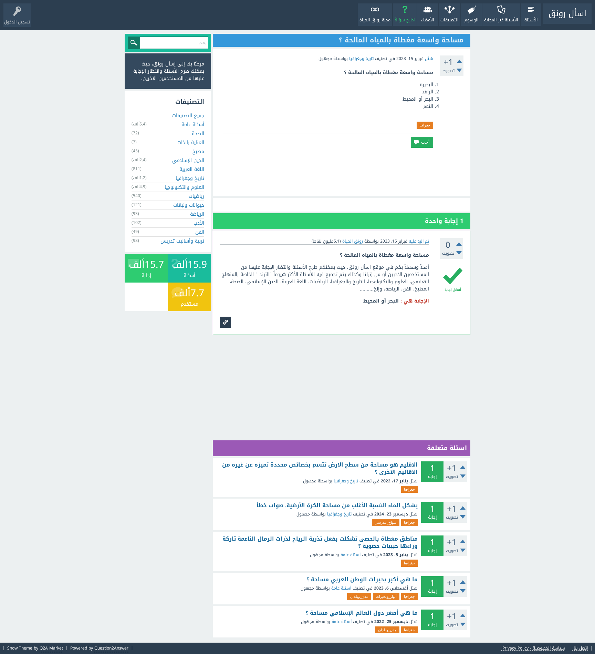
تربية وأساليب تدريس (182, 241)
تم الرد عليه (419, 241)
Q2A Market (51, 648)
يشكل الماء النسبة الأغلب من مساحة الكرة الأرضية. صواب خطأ (337, 505)
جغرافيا (424, 125)
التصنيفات (449, 20)
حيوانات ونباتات (188, 205)
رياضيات (196, 196)
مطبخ (198, 151)
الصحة (198, 133)
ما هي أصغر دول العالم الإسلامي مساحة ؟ (361, 613)
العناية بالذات (190, 142)
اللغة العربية (191, 169)
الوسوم (471, 20)
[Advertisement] (341, 172)
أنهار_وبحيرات (386, 596)
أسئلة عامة (351, 555)
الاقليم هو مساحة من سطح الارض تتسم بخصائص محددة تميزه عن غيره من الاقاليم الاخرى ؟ (320, 468)
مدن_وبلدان (359, 596)
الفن (199, 232)
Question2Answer (111, 648)
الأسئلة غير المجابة (501, 20)
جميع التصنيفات (188, 115)
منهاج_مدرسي (386, 522)
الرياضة (197, 214)
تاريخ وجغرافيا (361, 58)
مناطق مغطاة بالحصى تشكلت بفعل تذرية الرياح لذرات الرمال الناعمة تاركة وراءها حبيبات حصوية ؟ (320, 542)
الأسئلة (531, 20)
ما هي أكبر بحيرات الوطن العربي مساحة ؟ (362, 579)
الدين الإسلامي (188, 160)
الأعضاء (427, 20)
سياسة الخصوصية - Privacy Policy (533, 648)
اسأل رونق (567, 13)
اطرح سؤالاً (405, 20)
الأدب (199, 223)
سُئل (429, 58)
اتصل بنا (581, 648)
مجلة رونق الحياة (374, 20)
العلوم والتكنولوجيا (184, 187)
